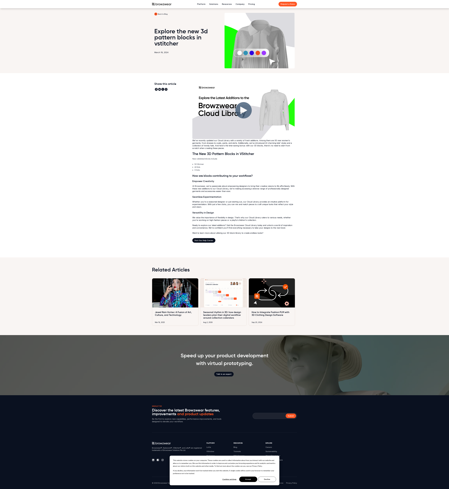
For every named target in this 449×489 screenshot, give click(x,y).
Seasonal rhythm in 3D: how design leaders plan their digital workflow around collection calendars (222, 315)
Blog (235, 447)
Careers (269, 447)
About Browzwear (273, 456)
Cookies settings (229, 479)
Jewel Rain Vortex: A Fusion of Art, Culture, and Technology (173, 313)
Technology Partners (274, 460)
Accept (248, 479)
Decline (267, 479)
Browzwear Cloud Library (245, 225)
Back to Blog (163, 14)
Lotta (208, 447)
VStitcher (210, 451)
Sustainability (271, 451)
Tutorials (237, 451)
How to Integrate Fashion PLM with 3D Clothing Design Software (270, 313)
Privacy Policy (291, 483)
